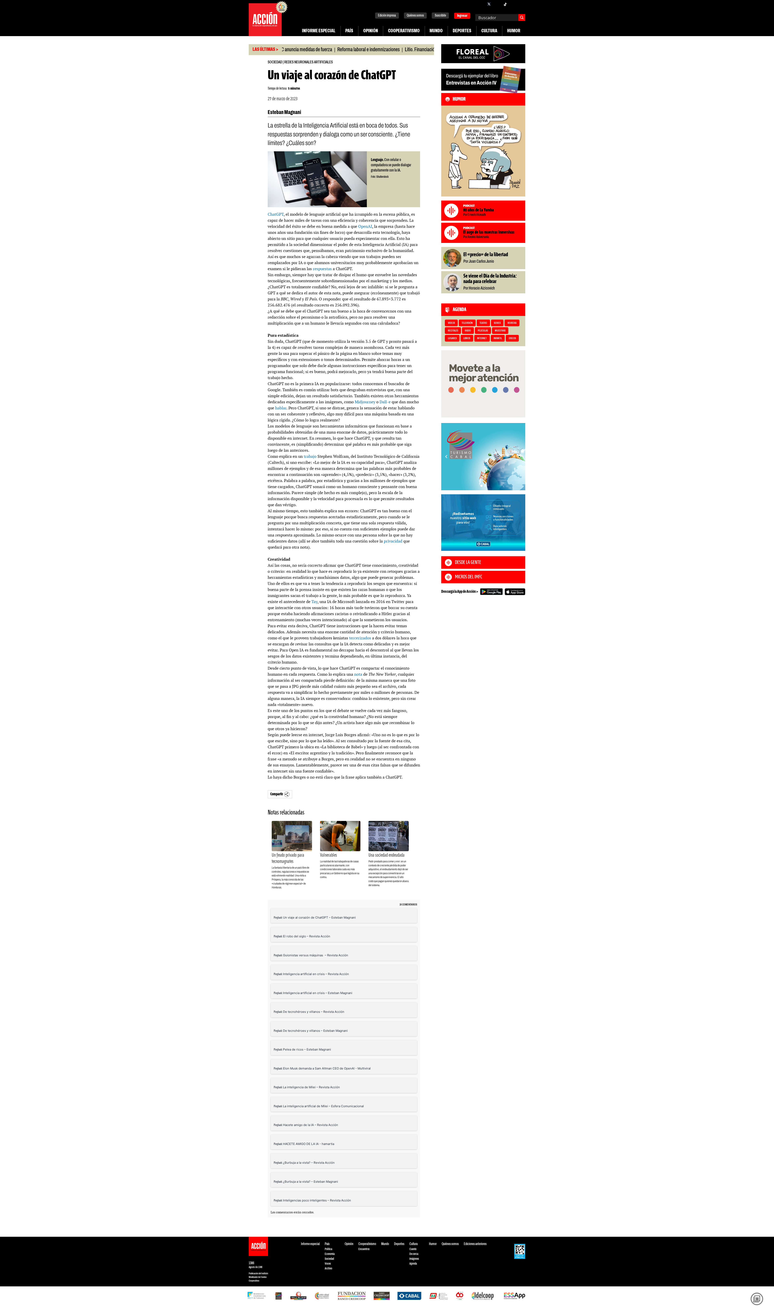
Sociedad (275, 62)
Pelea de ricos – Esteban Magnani (307, 1049)
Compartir (276, 794)
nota (358, 674)
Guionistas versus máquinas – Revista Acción (315, 955)
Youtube (513, 4)
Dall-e (385, 402)
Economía (330, 1254)
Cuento (412, 1249)
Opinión (370, 31)
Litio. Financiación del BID (378, 49)
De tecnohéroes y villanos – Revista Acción (313, 1012)
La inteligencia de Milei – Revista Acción (311, 1087)
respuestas (322, 268)
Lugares (452, 338)
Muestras (500, 330)
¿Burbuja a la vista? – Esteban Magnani (310, 1181)
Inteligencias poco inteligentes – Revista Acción (317, 1200)
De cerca (413, 1254)
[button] (481, 486)
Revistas (512, 323)
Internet (482, 338)
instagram (497, 4)
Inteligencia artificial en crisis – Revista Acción (316, 974)
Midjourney (365, 402)
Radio (468, 330)
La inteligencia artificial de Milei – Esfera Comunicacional (323, 1106)
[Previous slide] (446, 457)
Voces (328, 1263)
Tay (314, 601)
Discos (512, 338)
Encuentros (363, 1249)
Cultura (489, 31)
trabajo (310, 456)
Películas (483, 330)
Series (497, 323)
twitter (489, 4)
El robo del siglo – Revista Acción (306, 936)
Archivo (328, 1268)
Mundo (436, 31)
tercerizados (360, 638)
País (349, 31)
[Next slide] (520, 457)
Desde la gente (468, 562)
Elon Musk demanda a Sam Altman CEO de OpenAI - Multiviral (327, 1068)
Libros (466, 338)
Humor (513, 31)
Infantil (498, 338)
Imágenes (414, 1258)
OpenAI (365, 226)
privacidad (393, 541)
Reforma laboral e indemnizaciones (319, 49)
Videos (451, 323)
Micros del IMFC (468, 577)
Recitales (453, 330)
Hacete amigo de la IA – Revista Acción (310, 1125)
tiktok (505, 4)
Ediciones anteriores (475, 1244)
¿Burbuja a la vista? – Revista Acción (309, 1163)
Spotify (521, 4)
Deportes (462, 31)
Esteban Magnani (284, 112)
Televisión (467, 323)
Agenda (413, 1263)
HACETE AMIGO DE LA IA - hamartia (308, 1144)
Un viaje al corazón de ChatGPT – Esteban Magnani (319, 917)
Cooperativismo (404, 31)
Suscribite (440, 15)
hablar (280, 408)
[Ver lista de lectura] (756, 1298)
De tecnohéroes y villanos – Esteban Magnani (315, 1031)
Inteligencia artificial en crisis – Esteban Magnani (317, 993)
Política (328, 1249)
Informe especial (318, 31)
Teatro (483, 323)
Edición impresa (387, 15)
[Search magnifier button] (521, 17)
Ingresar (462, 16)
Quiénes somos (415, 15)
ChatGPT (276, 214)
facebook (481, 4)
